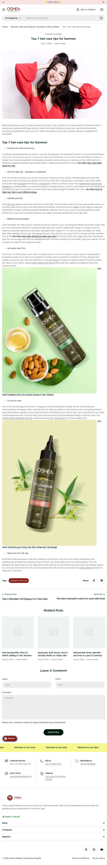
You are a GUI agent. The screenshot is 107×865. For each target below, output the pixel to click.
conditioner (44, 184)
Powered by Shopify (32, 858)
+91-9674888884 (87, 764)
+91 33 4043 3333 (53, 764)
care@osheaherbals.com (21, 777)
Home (4, 27)
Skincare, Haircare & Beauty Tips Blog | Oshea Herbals (35, 27)
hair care (11, 204)
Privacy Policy (98, 858)
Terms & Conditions (80, 858)
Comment (7, 692)
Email (58, 679)
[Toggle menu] (3, 9)
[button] (3, 2)
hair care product (57, 418)
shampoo (21, 184)
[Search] (101, 18)
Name (5, 679)
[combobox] (53, 18)
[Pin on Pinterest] (102, 580)
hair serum (54, 260)
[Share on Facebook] (94, 580)
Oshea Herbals (15, 858)
